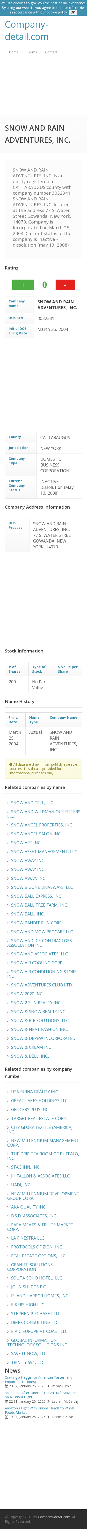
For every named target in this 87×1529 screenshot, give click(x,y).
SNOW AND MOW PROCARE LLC (42, 931)
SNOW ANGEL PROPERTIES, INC (41, 825)
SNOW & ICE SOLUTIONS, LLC (40, 1020)
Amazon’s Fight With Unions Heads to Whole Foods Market (40, 1410)
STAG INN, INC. (26, 1167)
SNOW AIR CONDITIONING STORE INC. (42, 974)
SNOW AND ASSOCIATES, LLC (39, 954)
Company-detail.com (27, 30)
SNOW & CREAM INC (31, 1047)
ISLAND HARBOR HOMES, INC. (40, 1296)
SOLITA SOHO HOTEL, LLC (36, 1278)
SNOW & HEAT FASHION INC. (39, 1029)
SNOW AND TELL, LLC (32, 803)
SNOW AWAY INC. (28, 869)
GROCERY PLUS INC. (30, 1109)
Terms (32, 52)
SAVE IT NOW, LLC (29, 1353)
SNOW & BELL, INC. (30, 1056)
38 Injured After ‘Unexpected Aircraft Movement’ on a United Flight (42, 1394)
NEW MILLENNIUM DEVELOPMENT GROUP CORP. (43, 1196)
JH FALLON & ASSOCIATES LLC (40, 1176)
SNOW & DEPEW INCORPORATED (43, 1038)
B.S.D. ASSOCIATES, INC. (34, 1216)
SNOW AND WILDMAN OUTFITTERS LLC (43, 814)
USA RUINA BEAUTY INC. (35, 1091)
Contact (51, 52)
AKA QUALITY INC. (29, 1207)
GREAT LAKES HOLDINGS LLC (39, 1100)
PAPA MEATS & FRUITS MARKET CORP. (40, 1227)
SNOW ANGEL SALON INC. (36, 834)
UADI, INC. (21, 1185)
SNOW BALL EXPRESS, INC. (36, 896)
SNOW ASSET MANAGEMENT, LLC (44, 851)
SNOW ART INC (26, 842)
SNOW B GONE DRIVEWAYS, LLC (42, 887)
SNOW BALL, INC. (28, 914)
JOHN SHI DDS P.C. (29, 1287)
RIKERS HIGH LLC (27, 1304)
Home (14, 52)
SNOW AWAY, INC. (28, 878)
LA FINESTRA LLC (27, 1238)
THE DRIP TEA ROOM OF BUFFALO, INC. (43, 1156)
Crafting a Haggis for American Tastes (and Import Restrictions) (38, 1379)
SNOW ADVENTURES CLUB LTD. (42, 985)
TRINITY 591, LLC (27, 1362)
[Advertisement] (43, 88)
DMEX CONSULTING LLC (34, 1322)
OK (73, 12)
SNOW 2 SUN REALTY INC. (36, 1002)
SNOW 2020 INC (27, 994)
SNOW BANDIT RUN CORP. (37, 923)
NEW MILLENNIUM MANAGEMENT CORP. (43, 1143)
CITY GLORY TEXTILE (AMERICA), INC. (40, 1129)
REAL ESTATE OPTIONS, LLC (38, 1256)
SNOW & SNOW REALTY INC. (38, 1011)
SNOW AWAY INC (27, 860)
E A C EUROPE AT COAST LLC (39, 1331)
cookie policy (57, 12)
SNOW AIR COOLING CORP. (37, 963)
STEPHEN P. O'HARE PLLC (36, 1313)
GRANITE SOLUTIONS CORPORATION (30, 1267)
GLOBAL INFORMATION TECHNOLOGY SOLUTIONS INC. (37, 1342)
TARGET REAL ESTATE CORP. (39, 1118)
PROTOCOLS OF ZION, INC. (37, 1247)
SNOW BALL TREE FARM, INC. (39, 905)
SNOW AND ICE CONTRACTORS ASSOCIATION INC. (39, 943)
